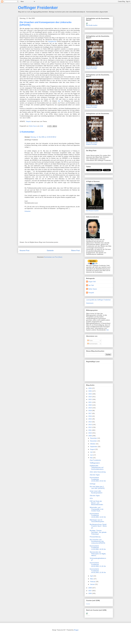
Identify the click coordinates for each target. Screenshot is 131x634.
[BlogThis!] (50, 126)
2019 (90, 408)
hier (59, 101)
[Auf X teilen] (52, 126)
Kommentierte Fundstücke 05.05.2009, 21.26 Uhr (98, 564)
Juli (91, 452)
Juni (91, 455)
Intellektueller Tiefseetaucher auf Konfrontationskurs (96, 467)
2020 (90, 405)
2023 (90, 396)
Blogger (76, 630)
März (92, 579)
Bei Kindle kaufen (91, 25)
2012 (90, 427)
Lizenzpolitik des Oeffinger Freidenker (98, 300)
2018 (90, 410)
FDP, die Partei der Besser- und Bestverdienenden (96, 502)
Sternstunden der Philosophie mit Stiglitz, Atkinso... (98, 553)
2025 (90, 391)
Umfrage (92, 484)
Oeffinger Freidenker (38, 7)
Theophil (91, 292)
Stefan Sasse (92, 289)
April (91, 576)
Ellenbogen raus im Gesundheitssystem (97, 520)
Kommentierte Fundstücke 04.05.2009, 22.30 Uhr (98, 570)
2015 (90, 419)
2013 (90, 424)
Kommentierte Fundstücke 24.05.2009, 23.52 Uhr (98, 479)
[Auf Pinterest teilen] (56, 126)
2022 (90, 399)
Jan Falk (91, 285)
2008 (90, 588)
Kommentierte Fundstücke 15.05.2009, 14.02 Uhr (98, 515)
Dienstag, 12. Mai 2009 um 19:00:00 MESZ (43, 137)
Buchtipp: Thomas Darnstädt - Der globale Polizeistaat (98, 532)
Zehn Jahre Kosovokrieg (98, 472)
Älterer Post (75, 250)
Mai (91, 457)
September (94, 446)
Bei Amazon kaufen (92, 210)
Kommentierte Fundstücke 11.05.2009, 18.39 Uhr (98, 547)
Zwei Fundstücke (95, 460)
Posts (91, 340)
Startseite (50, 250)
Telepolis (28, 121)
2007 (90, 590)
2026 (90, 388)
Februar (93, 581)
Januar (92, 584)
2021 (90, 402)
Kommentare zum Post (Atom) (53, 257)
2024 (90, 394)
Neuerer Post (24, 250)
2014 (90, 422)
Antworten (27, 211)
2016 (90, 416)
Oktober (93, 444)
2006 (90, 593)
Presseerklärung (95, 537)
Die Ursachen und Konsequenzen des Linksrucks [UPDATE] (97, 541)
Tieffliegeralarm (95, 463)
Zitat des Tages (95, 475)
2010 (90, 433)
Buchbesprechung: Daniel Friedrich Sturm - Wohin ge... (98, 526)
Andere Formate (91, 68)
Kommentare (93, 343)
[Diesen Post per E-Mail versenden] (48, 126)
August (92, 449)
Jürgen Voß (92, 281)
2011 (90, 430)
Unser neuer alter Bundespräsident (96, 492)
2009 (90, 436)
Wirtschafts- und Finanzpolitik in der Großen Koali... (96, 509)
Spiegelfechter (52, 41)
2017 (90, 413)
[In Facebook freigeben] (54, 126)
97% (91, 498)
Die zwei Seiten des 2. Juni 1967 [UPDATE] (97, 487)
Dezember (93, 438)
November (93, 441)
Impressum (89, 303)
